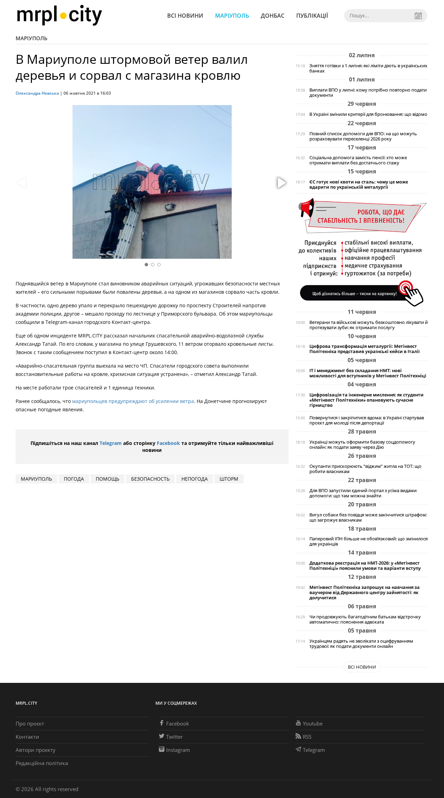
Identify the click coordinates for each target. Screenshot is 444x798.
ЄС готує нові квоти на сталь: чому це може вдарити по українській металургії (358, 184)
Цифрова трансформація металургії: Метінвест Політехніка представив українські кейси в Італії (364, 349)
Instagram (178, 749)
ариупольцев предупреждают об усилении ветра (135, 401)
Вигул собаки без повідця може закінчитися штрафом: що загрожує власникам (368, 517)
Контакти (27, 736)
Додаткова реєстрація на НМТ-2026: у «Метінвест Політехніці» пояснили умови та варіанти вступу (365, 565)
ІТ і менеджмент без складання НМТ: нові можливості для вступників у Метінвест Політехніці (367, 373)
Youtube (313, 723)
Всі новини (185, 15)
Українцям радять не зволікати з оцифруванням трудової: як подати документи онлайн (361, 643)
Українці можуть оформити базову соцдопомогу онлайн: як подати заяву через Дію (362, 444)
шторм (229, 478)
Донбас (272, 15)
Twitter (174, 736)
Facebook (168, 443)
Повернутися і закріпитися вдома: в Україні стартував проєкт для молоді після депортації (366, 420)
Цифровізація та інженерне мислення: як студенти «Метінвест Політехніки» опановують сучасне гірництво (366, 400)
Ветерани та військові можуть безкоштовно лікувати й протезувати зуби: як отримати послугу (368, 325)
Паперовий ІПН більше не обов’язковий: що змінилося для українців (368, 541)
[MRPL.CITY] (59, 15)
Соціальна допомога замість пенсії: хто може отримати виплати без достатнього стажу (358, 160)
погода (74, 478)
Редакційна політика (42, 763)
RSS (307, 736)
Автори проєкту (36, 749)
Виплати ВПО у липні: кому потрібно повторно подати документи (368, 92)
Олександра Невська (37, 93)
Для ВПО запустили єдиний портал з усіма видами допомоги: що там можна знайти (363, 493)
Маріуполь (232, 15)
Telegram (111, 443)
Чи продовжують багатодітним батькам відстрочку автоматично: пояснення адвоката (365, 619)
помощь (107, 478)
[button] (281, 183)
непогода (194, 478)
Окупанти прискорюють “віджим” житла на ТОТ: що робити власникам (365, 469)
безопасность (150, 478)
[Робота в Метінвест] (362, 252)
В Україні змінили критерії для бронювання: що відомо (368, 114)
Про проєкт (30, 723)
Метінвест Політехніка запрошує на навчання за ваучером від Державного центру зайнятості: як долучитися (364, 592)
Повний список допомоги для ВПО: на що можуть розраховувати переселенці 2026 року (363, 136)
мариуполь (36, 478)
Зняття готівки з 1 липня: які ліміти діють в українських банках (368, 68)
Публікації (312, 15)
